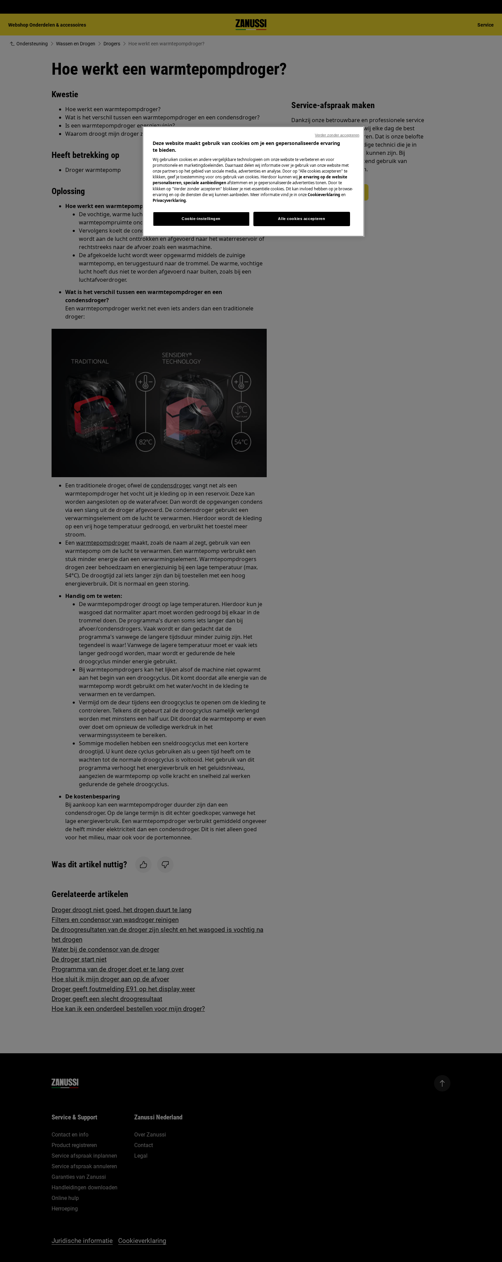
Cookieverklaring (324, 194)
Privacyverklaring (169, 200)
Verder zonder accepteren (337, 135)
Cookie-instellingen (201, 219)
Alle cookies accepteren (301, 219)
